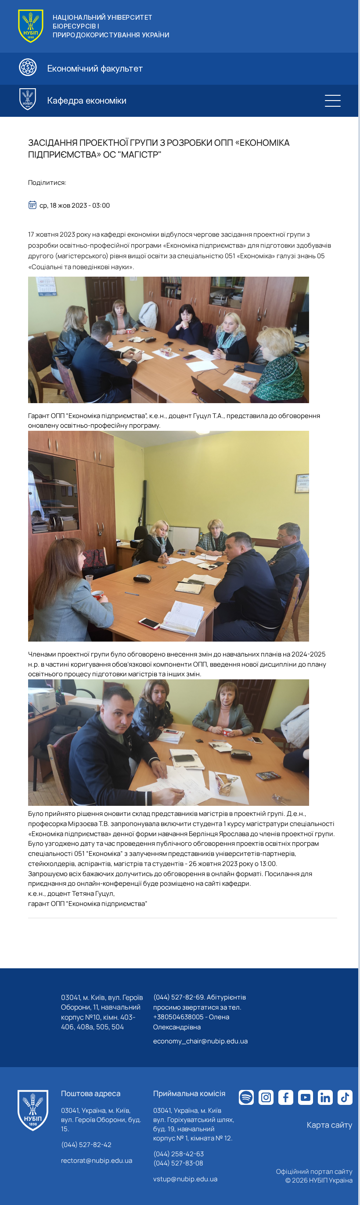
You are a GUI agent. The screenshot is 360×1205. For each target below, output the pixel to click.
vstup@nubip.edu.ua (185, 1178)
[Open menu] (332, 100)
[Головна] (33, 1110)
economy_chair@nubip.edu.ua (200, 1041)
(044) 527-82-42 (86, 1144)
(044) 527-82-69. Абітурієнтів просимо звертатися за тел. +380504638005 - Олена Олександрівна (199, 1012)
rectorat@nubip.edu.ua (96, 1160)
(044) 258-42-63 (178, 1153)
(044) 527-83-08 (178, 1163)
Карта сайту (330, 1125)
